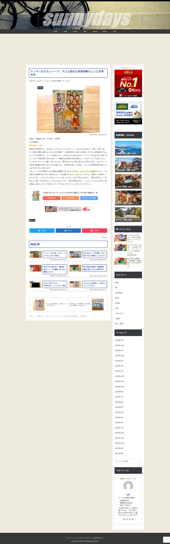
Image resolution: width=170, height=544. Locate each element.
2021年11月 (119, 438)
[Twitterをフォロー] (127, 519)
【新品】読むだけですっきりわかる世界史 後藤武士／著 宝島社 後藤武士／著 (70, 192)
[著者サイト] (124, 519)
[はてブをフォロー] (129, 519)
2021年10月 (119, 443)
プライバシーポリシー (85, 538)
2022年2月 (119, 423)
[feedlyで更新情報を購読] (132, 519)
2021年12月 (119, 433)
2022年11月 (119, 381)
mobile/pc (118, 293)
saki (128, 494)
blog (116, 282)
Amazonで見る (70, 198)
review (33, 220)
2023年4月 (119, 361)
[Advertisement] (85, 50)
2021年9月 (119, 448)
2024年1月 (119, 350)
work (117, 308)
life (116, 288)
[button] (140, 461)
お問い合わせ (98, 538)
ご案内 (117, 318)
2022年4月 (119, 412)
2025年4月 (119, 340)
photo (117, 298)
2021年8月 (119, 453)
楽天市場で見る (52, 198)
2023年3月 (119, 366)
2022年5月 (119, 407)
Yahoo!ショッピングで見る (89, 198)
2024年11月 (119, 345)
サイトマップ (72, 538)
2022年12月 (119, 376)
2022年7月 (119, 397)
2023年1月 (119, 371)
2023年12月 (119, 356)
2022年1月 (119, 428)
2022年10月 (119, 387)
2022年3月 (119, 417)
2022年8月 (119, 392)
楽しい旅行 (119, 324)
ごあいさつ (119, 313)
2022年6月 (119, 402)
